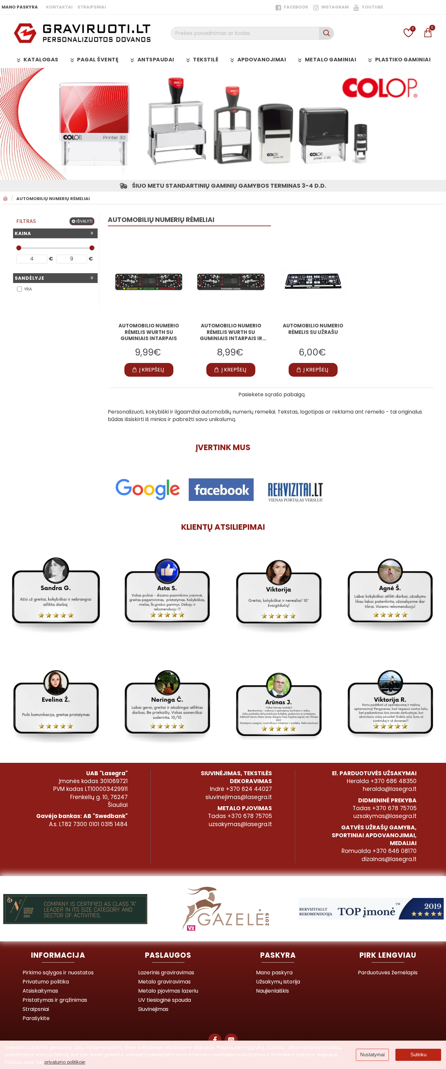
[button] (148, 370)
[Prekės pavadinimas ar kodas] (326, 33)
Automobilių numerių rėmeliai (53, 199)
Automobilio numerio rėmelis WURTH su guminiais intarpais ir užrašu (231, 332)
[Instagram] (231, 1039)
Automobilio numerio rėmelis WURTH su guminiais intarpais (149, 332)
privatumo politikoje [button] (64, 1062)
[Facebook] (214, 1039)
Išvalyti (84, 221)
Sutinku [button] (418, 1054)
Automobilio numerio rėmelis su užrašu (313, 329)
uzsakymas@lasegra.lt (240, 824)
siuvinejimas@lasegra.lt (238, 797)
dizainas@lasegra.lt (389, 859)
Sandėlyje (29, 278)
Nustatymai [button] (372, 1054)
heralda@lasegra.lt (390, 789)
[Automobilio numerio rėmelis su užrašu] (313, 281)
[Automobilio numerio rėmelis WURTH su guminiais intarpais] (148, 281)
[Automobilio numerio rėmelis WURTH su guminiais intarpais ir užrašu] (230, 281)
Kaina (23, 233)
